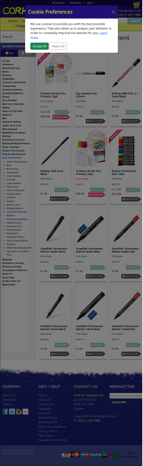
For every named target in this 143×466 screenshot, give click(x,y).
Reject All (58, 46)
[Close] (113, 12)
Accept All (39, 46)
